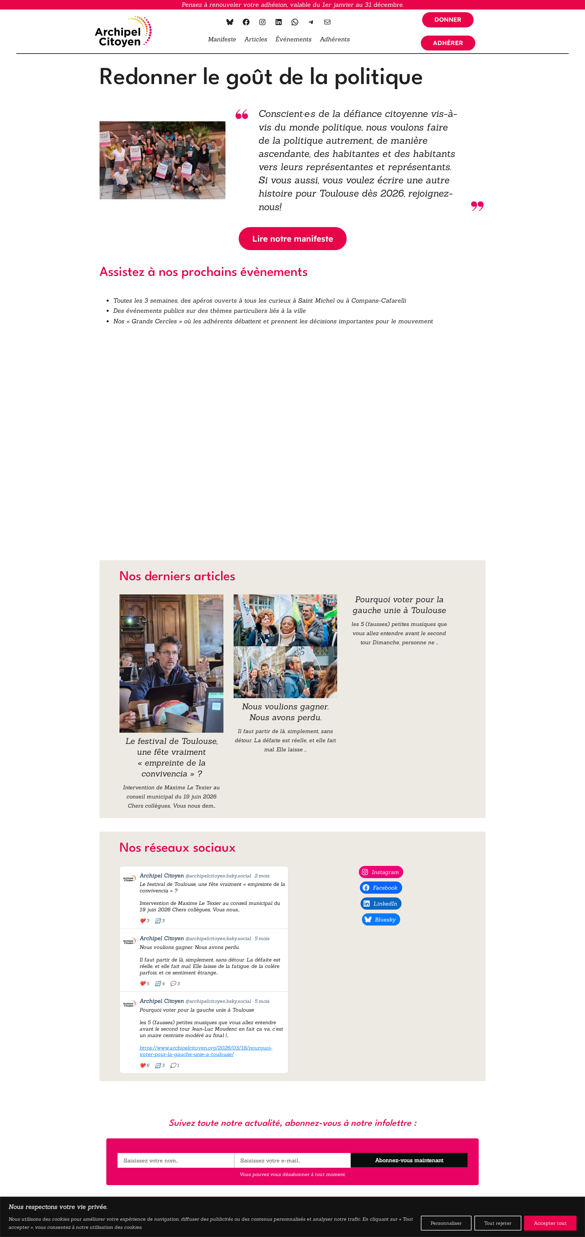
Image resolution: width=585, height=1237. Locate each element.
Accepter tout (550, 1223)
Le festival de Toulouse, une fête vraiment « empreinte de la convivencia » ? (171, 757)
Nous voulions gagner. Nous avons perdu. (285, 712)
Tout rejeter (498, 1223)
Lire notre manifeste (292, 239)
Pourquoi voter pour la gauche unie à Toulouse (399, 604)
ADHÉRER (448, 43)
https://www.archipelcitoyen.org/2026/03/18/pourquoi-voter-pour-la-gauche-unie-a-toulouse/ (205, 1051)
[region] (292, 1217)
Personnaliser (446, 1223)
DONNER (447, 19)
